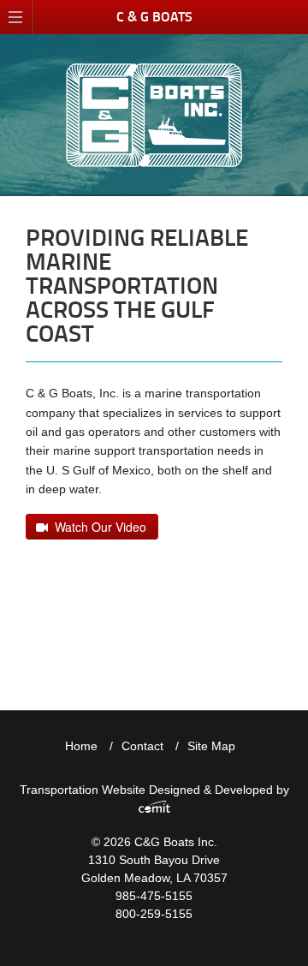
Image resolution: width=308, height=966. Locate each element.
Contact (142, 746)
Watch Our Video (97, 526)
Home (81, 746)
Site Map (211, 746)
